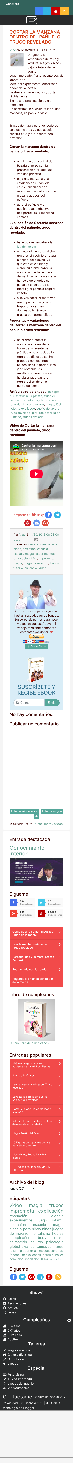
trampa (58, 1246)
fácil (34, 558)
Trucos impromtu (19, 1379)
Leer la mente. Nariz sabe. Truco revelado (30, 945)
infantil (57, 1220)
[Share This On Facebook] (49, 515)
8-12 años (14, 1335)
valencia (31, 568)
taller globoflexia (23, 1251)
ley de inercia (26, 246)
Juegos (12, 1363)
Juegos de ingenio (20, 1383)
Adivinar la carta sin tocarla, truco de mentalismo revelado (32, 1122)
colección (18, 1224)
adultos (36, 1242)
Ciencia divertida (19, 1354)
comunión (16, 1259)
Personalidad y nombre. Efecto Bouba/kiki (33, 958)
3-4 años (13, 1326)
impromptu (46, 558)
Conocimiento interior (27, 851)
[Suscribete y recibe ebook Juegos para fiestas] (36, 670)
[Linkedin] (47, 11)
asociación (31, 1259)
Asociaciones (16, 1303)
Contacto (12, 4)
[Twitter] (23, 1277)
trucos (54, 563)
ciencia (33, 544)
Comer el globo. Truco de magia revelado (31, 1110)
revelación (41, 563)
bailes (59, 1255)
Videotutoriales (18, 1388)
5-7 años (13, 1330)
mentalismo (40, 1233)
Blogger (28, 1408)
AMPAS (12, 1308)
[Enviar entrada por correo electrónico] (36, 539)
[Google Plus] (31, 1277)
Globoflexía (15, 1359)
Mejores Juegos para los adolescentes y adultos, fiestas (31, 1065)
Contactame (17, 1397)
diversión (29, 549)
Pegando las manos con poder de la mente (32, 980)
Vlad (13, 50)
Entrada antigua (52, 811)
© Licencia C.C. (32, 1403)
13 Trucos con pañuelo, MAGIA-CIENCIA (31, 1168)
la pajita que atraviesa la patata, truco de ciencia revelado (35, 396)
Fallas (11, 1299)
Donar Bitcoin (38, 646)
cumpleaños (20, 1237)
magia (17, 563)
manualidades (31, 1255)
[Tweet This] (58, 515)
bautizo (48, 1255)
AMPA (44, 1259)
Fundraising (15, 1374)
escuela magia (23, 554)
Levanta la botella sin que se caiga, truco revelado (29, 1098)
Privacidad (10, 1403)
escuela (42, 549)
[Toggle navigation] (31, 20)
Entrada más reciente (24, 811)
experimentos (45, 554)
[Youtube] (55, 11)
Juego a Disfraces (23, 1075)
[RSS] (64, 11)
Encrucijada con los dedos (30, 969)
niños (46, 1229)
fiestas (57, 1233)
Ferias (11, 1312)
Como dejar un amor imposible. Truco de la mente (33, 933)
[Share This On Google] (45, 522)
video (42, 568)
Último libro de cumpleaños (29, 1043)
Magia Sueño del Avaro (26, 1133)
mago (28, 563)
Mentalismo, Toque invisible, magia (29, 1156)
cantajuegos (41, 1246)
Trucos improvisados (48, 824)
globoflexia (19, 1246)
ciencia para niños (25, 1229)
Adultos (13, 1339)
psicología (54, 1242)
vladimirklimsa (45, 1397)
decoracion (55, 1259)
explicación (21, 558)
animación (18, 1242)
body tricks (50, 1237)
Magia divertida (18, 1350)
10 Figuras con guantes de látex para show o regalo (32, 1144)
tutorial (18, 568)
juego (42, 1220)
